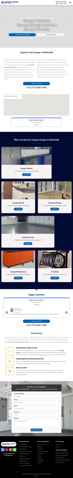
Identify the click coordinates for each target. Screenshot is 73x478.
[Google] (3, 449)
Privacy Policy (36, 475)
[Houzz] (14, 449)
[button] (70, 2)
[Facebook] (10, 449)
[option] (36, 312)
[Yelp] (6, 449)
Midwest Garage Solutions (36, 120)
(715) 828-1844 (39, 87)
